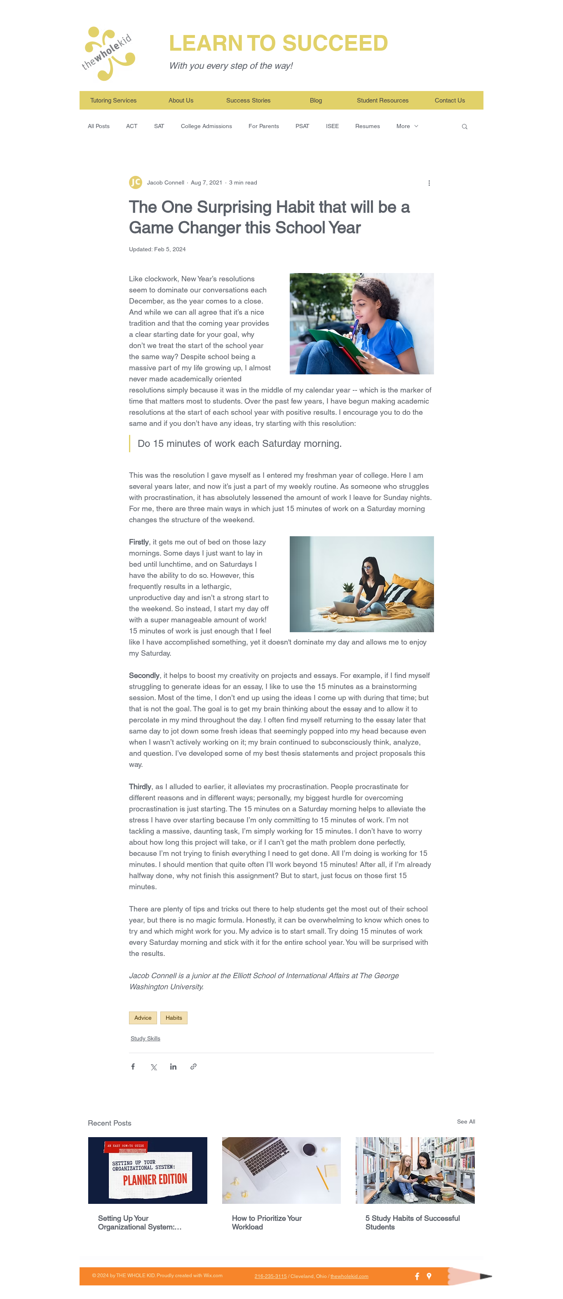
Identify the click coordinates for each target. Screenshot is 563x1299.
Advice (143, 1017)
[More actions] (429, 182)
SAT (159, 126)
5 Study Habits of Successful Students (413, 1222)
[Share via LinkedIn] (173, 1066)
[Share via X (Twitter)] (153, 1066)
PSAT (303, 126)
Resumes (367, 126)
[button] (465, 126)
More (403, 126)
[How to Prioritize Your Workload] (281, 1170)
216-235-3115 (271, 1276)
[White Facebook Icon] (417, 1276)
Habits (174, 1017)
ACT (132, 126)
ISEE (332, 126)
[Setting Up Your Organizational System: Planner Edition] (147, 1170)
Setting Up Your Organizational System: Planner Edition (136, 1222)
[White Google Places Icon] (429, 1276)
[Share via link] (193, 1066)
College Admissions (206, 126)
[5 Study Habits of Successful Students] (415, 1170)
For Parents (264, 126)
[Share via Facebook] (133, 1066)
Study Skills (145, 1038)
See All (466, 1121)
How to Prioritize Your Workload (267, 1222)
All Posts (99, 126)
